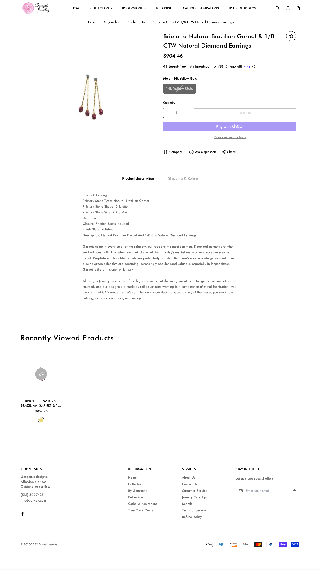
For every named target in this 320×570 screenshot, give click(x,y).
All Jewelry (111, 22)
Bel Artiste (164, 8)
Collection (99, 8)
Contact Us (189, 484)
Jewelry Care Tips (194, 497)
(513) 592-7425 (32, 494)
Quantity (169, 102)
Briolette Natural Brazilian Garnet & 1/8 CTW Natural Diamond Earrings (41, 403)
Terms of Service (194, 510)
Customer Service (194, 490)
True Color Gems (242, 8)
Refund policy (192, 516)
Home (76, 8)
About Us (188, 477)
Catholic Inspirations (201, 8)
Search (187, 503)
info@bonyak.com (33, 500)
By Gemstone (132, 8)
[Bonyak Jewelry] (36, 8)
